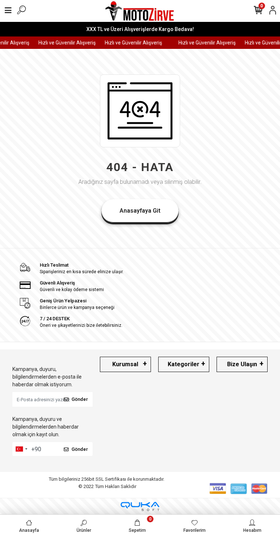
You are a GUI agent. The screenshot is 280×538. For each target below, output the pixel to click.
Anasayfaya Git (140, 210)
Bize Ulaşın (242, 364)
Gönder (79, 399)
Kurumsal (125, 364)
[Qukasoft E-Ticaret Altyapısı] (140, 506)
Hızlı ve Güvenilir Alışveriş (65, 43)
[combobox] (21, 449)
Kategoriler (183, 364)
